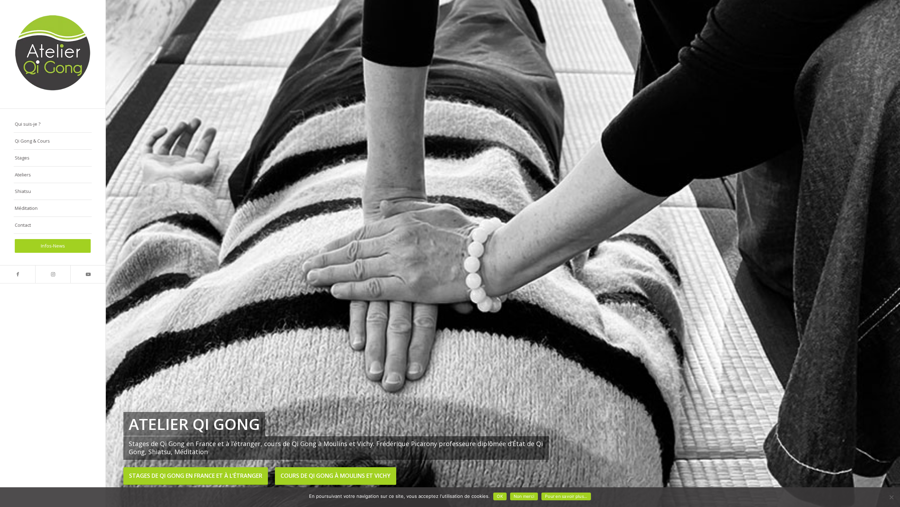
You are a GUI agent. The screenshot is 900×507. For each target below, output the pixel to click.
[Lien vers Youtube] (87, 274)
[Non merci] (891, 497)
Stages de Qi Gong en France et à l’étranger (195, 476)
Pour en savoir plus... (566, 496)
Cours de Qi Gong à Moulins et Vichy (336, 476)
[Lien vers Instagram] (52, 274)
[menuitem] (53, 124)
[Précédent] (121, 253)
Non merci (524, 496)
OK (500, 496)
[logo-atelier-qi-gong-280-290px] (52, 54)
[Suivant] (884, 253)
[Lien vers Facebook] (17, 274)
